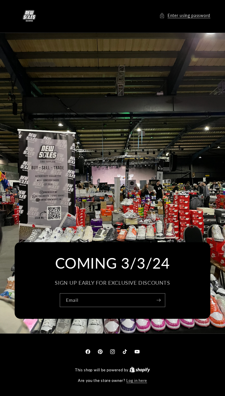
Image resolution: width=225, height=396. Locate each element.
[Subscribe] (158, 300)
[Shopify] (139, 370)
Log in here (136, 380)
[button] (184, 15)
